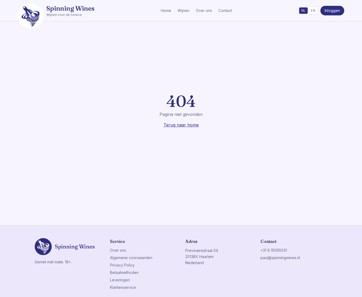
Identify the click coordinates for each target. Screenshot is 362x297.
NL (303, 10)
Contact (225, 10)
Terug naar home (181, 125)
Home (166, 10)
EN (313, 10)
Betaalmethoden (124, 272)
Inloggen (332, 10)
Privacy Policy (122, 265)
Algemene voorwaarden (131, 257)
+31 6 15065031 (274, 250)
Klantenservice (123, 287)
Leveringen (120, 280)
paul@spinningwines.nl (280, 257)
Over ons (204, 10)
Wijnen (183, 10)
